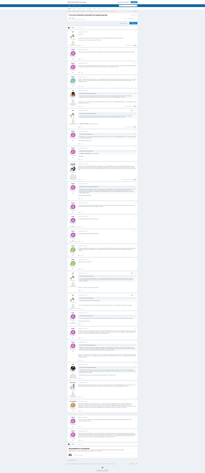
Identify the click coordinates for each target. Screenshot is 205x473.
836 (73, 373)
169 (73, 41)
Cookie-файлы (106, 470)
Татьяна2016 (73, 401)
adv (126, 45)
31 (73, 255)
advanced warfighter (72, 164)
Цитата (82, 45)
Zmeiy (72, 245)
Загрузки (99, 8)
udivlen (73, 76)
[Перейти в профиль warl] (70, 18)
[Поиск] (136, 6)
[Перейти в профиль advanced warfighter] (73, 168)
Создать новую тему (124, 23)
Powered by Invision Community (102, 471)
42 (73, 225)
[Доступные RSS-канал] (136, 464)
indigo (125, 179)
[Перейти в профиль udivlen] (73, 80)
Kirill (73, 364)
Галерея (94, 8)
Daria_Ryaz (73, 382)
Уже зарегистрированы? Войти (123, 2)
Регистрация (134, 2)
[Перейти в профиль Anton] (73, 220)
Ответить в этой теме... (78, 455)
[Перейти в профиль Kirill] (73, 368)
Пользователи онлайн (81, 8)
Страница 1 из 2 (80, 27)
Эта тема (132, 5)
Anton (72, 216)
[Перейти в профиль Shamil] (73, 53)
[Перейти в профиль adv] (73, 94)
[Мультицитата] (79, 45)
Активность (74, 5)
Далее (73, 27)
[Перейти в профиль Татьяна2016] (73, 405)
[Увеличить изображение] (116, 101)
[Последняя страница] (75, 27)
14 (73, 391)
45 (73, 58)
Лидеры (74, 8)
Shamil (73, 49)
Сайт (69, 5)
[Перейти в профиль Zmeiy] (73, 249)
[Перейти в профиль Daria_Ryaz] (73, 386)
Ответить (133, 23)
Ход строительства (81, 19)
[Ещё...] (135, 32)
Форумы (69, 8)
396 (73, 99)
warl (73, 18)
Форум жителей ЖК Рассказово (77, 2)
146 (73, 174)
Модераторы (89, 8)
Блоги (104, 8)
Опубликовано (83, 31)
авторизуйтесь (103, 449)
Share (125, 18)
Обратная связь (99, 470)
